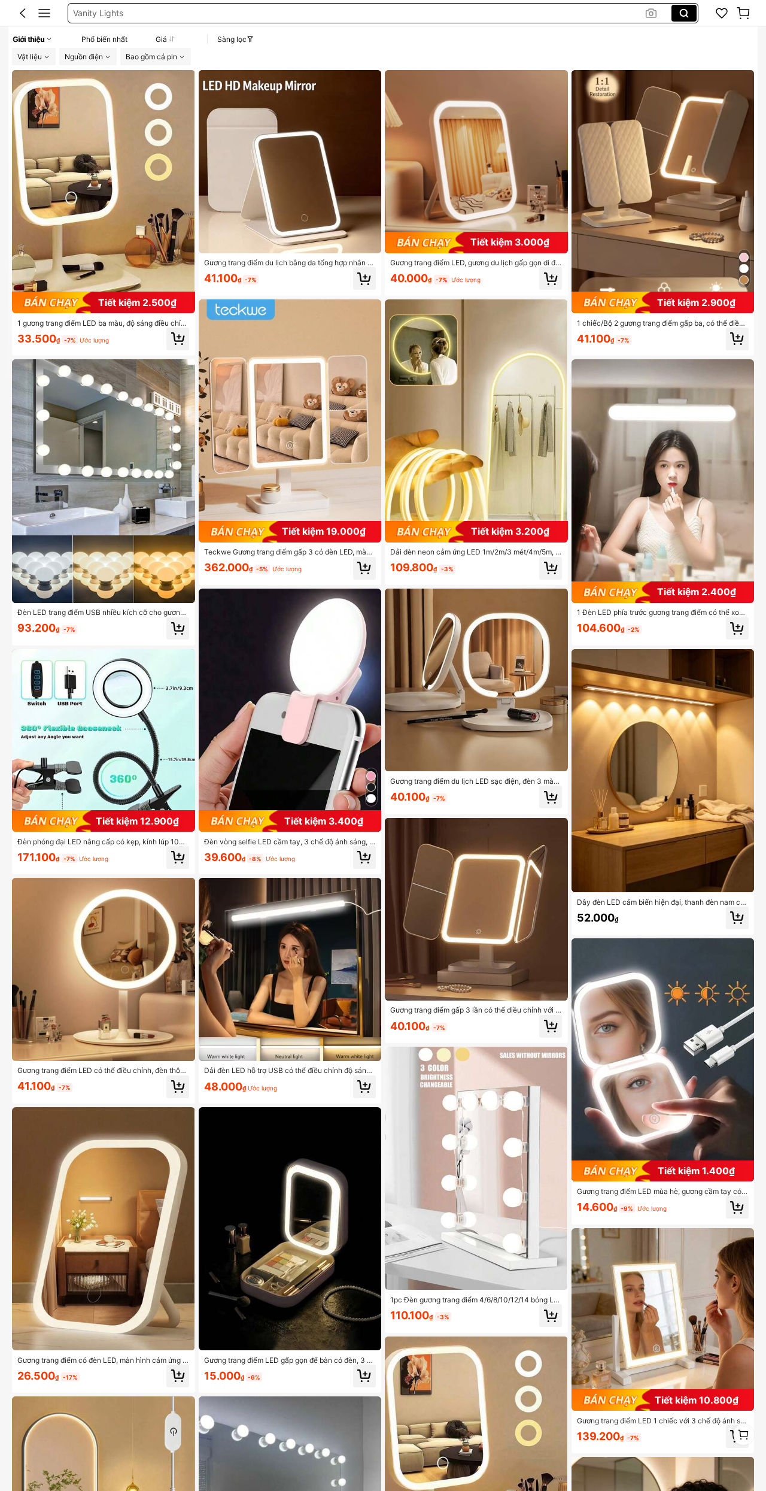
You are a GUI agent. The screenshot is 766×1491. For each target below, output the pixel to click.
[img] (103, 302)
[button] (23, 13)
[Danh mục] (44, 13)
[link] (721, 13)
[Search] (684, 13)
